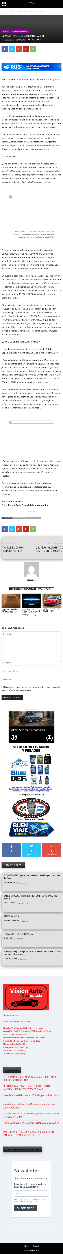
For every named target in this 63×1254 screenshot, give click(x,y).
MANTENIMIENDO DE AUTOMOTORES (26, 518)
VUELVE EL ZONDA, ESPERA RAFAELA (13, 549)
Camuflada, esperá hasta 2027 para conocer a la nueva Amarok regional (10, 611)
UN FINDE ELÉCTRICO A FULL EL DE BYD (51, 610)
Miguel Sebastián (12, 920)
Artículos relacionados (23, 589)
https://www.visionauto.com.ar (16, 1022)
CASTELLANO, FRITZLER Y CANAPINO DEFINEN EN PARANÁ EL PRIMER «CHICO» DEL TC (28, 1133)
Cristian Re (9, 938)
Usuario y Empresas (20, 31)
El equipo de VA (10, 958)
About (26, 1246)
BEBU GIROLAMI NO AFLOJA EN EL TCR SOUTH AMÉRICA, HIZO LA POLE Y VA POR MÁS (26, 1088)
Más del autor (45, 589)
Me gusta (11, 844)
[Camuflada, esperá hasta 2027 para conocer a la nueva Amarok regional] (11, 601)
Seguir (31, 844)
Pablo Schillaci (10, 882)
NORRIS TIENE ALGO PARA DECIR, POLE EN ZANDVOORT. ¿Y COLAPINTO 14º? (31, 1115)
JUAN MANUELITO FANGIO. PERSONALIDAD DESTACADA (31, 1122)
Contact (36, 1246)
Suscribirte (51, 844)
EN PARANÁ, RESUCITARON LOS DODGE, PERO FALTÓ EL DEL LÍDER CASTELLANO (31, 1078)
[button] (58, 4)
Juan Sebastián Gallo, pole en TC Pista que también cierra (30, 1095)
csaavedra (9, 40)
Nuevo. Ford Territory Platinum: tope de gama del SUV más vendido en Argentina (31, 612)
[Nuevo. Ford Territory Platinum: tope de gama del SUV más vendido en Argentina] (31, 601)
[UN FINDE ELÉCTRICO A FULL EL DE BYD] (52, 601)
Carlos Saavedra (11, 903)
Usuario (6, 31)
